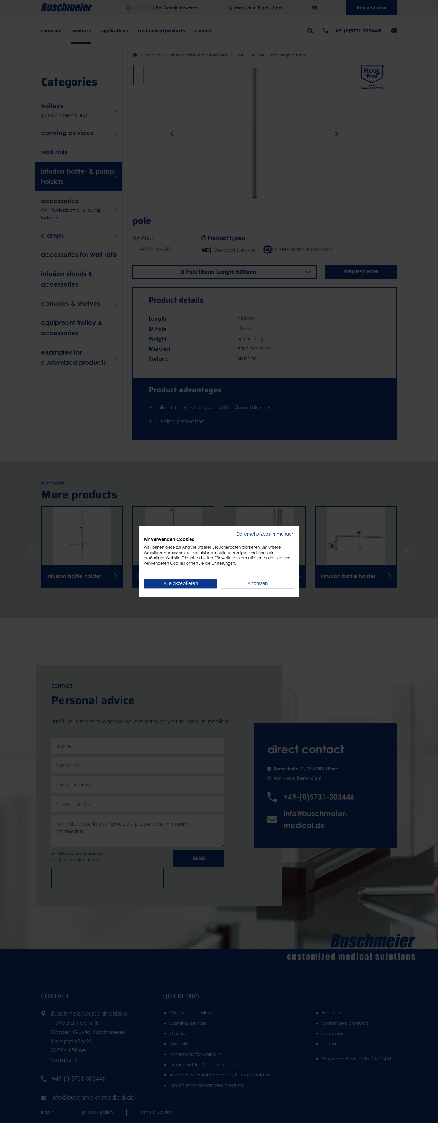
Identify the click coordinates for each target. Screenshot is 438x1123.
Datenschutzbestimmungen (265, 533)
